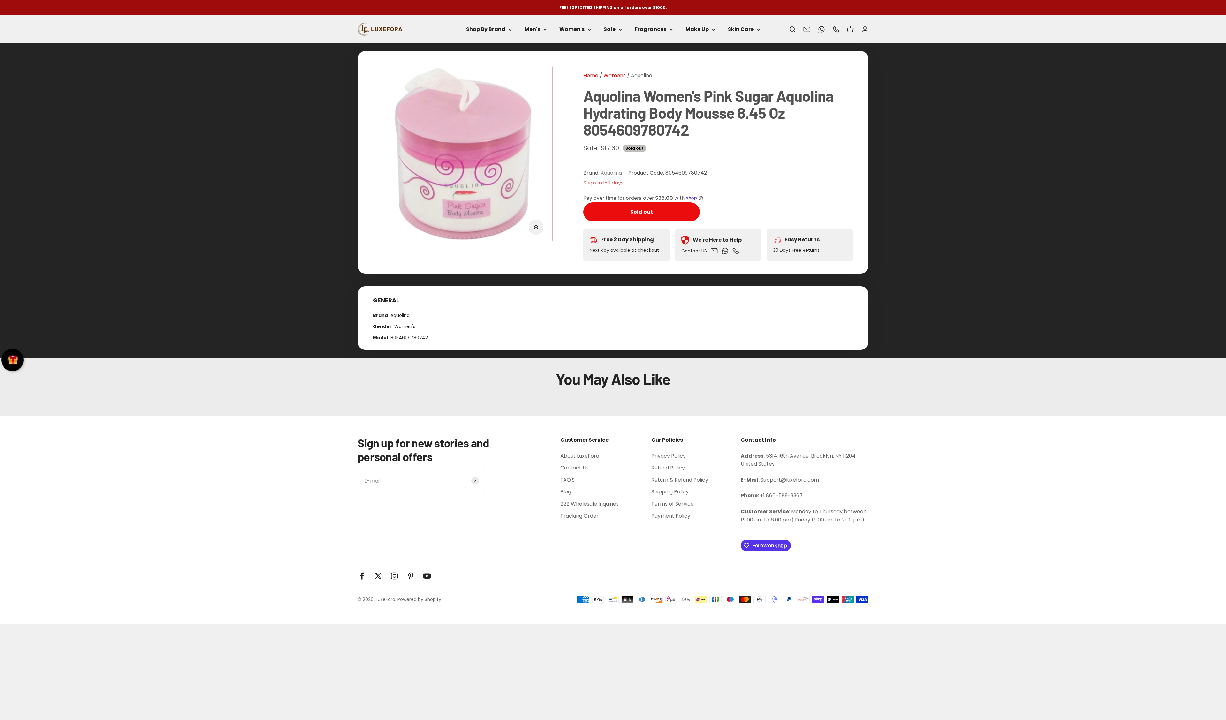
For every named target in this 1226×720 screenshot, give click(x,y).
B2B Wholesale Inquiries (589, 503)
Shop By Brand (485, 29)
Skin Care (741, 29)
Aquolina (641, 75)
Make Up (697, 29)
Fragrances (650, 29)
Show (12, 360)
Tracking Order (579, 516)
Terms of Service (672, 503)
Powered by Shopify (419, 599)
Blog (565, 491)
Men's (532, 29)
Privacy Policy (668, 456)
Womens (614, 75)
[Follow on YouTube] (427, 576)
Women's (572, 29)
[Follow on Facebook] (362, 576)
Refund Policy (668, 467)
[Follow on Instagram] (394, 576)
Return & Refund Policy (679, 480)
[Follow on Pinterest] (410, 576)
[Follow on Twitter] (378, 576)
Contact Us (574, 467)
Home (590, 75)
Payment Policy (670, 516)
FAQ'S (567, 480)
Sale (610, 29)
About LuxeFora (579, 456)
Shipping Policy (670, 491)
